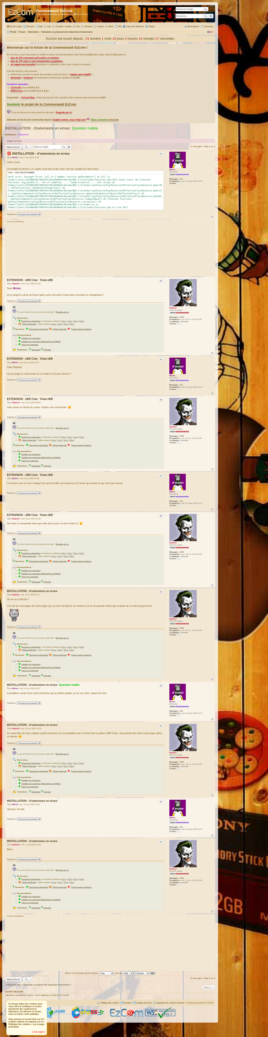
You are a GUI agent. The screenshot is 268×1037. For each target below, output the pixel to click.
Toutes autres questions (81, 329)
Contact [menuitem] (100, 26)
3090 (182, 317)
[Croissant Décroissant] (141, 973)
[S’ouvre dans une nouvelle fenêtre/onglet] (58, 1018)
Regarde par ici (62, 312)
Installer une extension (30, 338)
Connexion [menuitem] (208, 26)
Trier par (119, 973)
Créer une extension (29, 345)
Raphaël (173, 308)
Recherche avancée (210, 16)
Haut (212, 217)
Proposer (47, 350)
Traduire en (12, 214)
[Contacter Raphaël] (179, 324)
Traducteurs (23, 134)
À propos (128, 1003)
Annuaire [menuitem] (30, 26)
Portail (13, 32)
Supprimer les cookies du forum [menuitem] (170, 1003)
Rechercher (205, 16)
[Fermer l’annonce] (212, 47)
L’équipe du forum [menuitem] (144, 1003)
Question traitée (85, 128)
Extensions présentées (31, 321)
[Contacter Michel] (179, 183)
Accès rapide (16, 26)
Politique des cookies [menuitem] (109, 1003)
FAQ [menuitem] (120, 26)
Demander (36, 350)
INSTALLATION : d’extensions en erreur (37, 128)
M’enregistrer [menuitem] (193, 26)
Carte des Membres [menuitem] (135, 26)
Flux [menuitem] (78, 26)
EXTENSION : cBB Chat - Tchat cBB (30, 280)
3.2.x (70, 321)
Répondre (12, 147)
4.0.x (81, 321)
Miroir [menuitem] (110, 26)
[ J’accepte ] (38, 1032)
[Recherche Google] (205, 9)
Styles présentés (29, 324)
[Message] (8, 157)
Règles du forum (14, 141)
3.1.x (64, 321)
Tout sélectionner (24, 173)
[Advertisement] (110, 250)
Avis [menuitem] (49, 26)
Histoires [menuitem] (88, 26)
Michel (172, 170)
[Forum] (21, 13)
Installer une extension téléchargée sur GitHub (41, 342)
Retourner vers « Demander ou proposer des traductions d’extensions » (39, 985)
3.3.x (75, 321)
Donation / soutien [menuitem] (63, 26)
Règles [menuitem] (152, 26)
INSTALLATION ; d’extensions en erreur (32, 591)
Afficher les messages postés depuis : (82, 973)
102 (181, 179)
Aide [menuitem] (41, 26)
